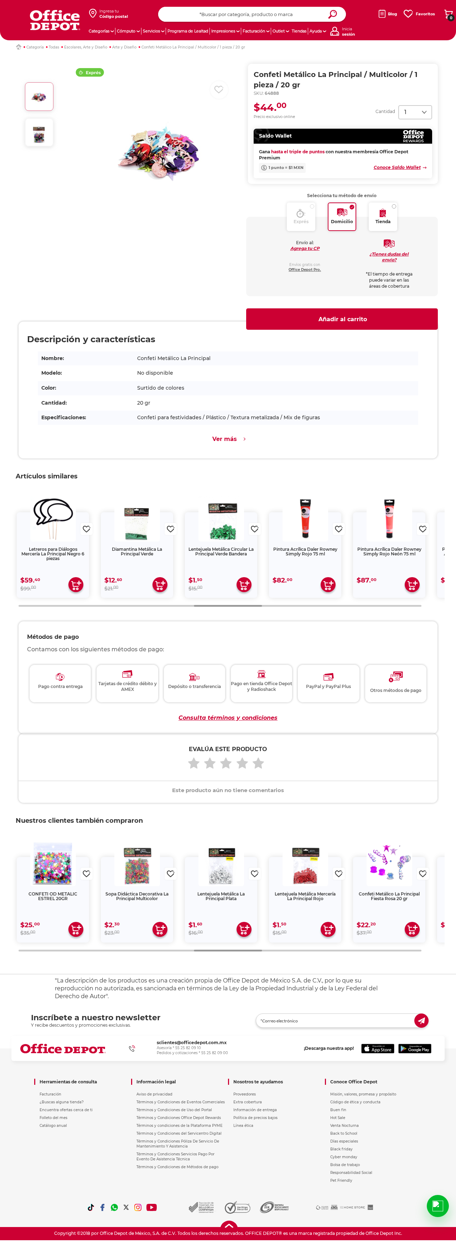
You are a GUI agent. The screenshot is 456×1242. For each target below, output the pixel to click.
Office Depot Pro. (305, 269)
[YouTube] (152, 1207)
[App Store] (377, 1048)
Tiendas (299, 31)
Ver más (224, 439)
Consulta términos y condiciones (228, 717)
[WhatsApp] (114, 1207)
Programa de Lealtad (187, 31)
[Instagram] (138, 1207)
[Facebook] (102, 1207)
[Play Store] (414, 1048)
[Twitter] (126, 1207)
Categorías (99, 31)
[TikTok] (91, 1207)
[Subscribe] (421, 1020)
